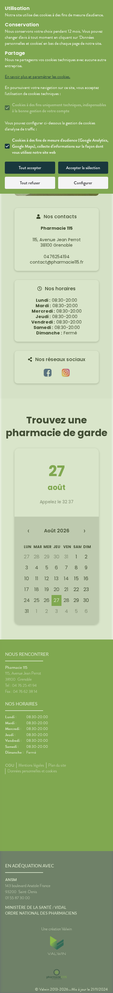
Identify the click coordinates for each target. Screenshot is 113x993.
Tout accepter (30, 168)
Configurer (83, 183)
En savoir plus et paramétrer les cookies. (37, 77)
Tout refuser (30, 183)
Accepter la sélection (83, 168)
